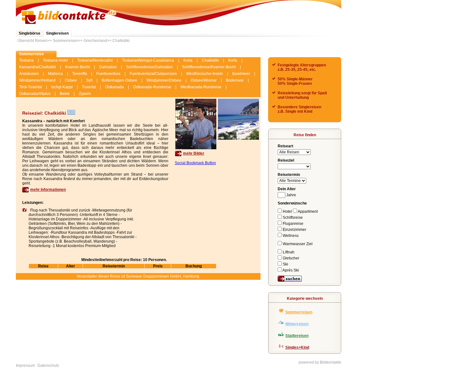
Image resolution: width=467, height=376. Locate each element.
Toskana (26, 60)
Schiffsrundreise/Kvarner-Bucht (209, 67)
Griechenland (95, 40)
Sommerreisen (65, 40)
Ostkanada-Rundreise (152, 87)
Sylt (89, 80)
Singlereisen (57, 33)
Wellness (290, 235)
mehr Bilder (193, 153)
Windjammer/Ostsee (163, 80)
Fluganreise (292, 223)
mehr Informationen (48, 189)
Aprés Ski (290, 270)
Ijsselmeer (241, 73)
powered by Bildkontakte (320, 362)
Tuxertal (89, 87)
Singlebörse (29, 33)
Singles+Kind (297, 347)
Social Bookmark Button (195, 163)
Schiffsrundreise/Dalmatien (149, 67)
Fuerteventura (108, 73)
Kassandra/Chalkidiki (37, 67)
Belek (65, 93)
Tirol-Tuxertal (30, 87)
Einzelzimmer (294, 229)
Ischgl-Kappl (62, 87)
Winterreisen (296, 324)
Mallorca (55, 73)
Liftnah (288, 252)
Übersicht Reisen (32, 40)
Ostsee (71, 80)
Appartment (307, 211)
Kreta (188, 60)
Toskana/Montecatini (95, 60)
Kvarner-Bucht (77, 67)
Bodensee (235, 80)
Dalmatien (108, 67)
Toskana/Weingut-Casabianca (148, 60)
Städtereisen (296, 335)
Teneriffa (79, 73)
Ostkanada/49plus (35, 93)
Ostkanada (114, 87)
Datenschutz (48, 365)
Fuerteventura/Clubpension (153, 73)
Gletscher (290, 258)
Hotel (287, 211)
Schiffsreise (292, 217)
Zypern (85, 93)
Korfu (232, 60)
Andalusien (29, 73)
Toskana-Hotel (55, 60)
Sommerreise (31, 54)
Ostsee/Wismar (204, 80)
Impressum (25, 365)
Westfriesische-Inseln (204, 73)
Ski (285, 264)
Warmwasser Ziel (297, 244)
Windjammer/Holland (37, 80)
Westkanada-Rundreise (200, 87)
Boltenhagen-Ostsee (119, 80)
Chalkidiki (121, 40)
